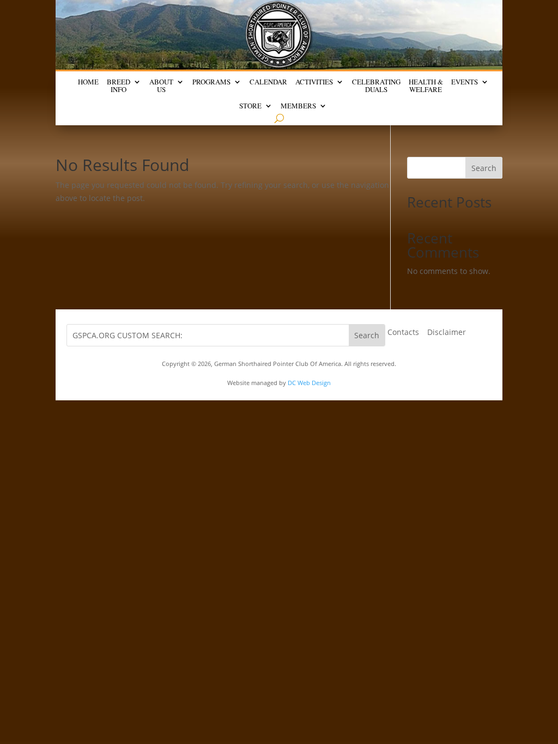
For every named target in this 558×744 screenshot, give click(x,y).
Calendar (268, 82)
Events (464, 82)
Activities (314, 82)
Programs (211, 82)
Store (250, 106)
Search (483, 168)
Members (298, 106)
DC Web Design (309, 383)
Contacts (403, 332)
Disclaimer (446, 332)
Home (88, 82)
